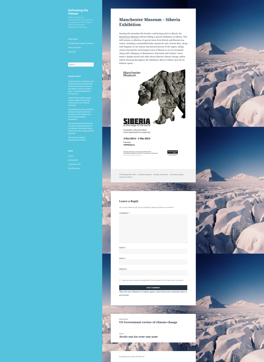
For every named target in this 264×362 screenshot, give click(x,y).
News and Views (74, 47)
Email (122, 258)
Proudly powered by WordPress (131, 356)
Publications (73, 39)
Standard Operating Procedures (80, 43)
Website (123, 269)
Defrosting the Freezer (78, 11)
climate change (177, 174)
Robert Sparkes (146, 174)
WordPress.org (74, 168)
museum (122, 177)
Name (122, 247)
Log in (70, 156)
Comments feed (74, 164)
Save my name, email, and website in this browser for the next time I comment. (153, 280)
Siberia (129, 177)
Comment (124, 213)
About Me (72, 52)
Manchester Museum (129, 36)
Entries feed (73, 160)
